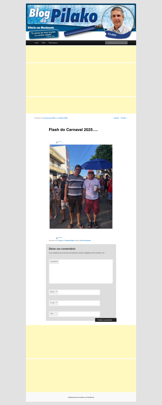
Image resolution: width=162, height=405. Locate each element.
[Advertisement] (81, 54)
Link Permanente (85, 240)
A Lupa (59, 240)
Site (51, 313)
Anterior (115, 118)
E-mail (53, 302)
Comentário (54, 261)
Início (36, 43)
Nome (53, 291)
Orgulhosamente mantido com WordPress (81, 397)
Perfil (43, 43)
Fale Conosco (53, 43)
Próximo (124, 118)
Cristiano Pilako (63, 118)
